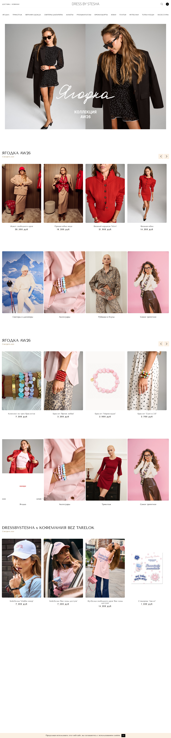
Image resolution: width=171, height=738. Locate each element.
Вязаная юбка (147, 226)
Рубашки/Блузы (84, 15)
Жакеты (69, 15)
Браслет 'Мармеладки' (105, 414)
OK (123, 735)
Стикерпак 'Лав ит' (147, 601)
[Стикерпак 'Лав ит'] (147, 568)
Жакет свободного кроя (21, 226)
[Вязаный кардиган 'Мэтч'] (105, 193)
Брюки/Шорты (101, 15)
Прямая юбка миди (63, 226)
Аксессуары (162, 15)
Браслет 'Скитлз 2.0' (147, 414)
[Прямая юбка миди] (63, 193)
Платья (123, 15)
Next (166, 156)
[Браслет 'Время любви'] (63, 380)
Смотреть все (8, 157)
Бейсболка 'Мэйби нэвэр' (21, 601)
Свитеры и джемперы (23, 317)
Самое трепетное (148, 317)
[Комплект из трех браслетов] (21, 380)
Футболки (134, 15)
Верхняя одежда (33, 15)
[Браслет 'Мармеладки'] (105, 380)
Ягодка (6, 15)
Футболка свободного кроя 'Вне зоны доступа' (105, 602)
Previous (160, 156)
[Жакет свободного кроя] (21, 193)
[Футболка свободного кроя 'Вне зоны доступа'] (105, 568)
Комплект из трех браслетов (21, 414)
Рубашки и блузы (106, 317)
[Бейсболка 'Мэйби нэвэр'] (21, 568)
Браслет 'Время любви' (63, 414)
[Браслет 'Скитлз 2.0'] (147, 380)
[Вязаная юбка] (147, 193)
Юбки (113, 15)
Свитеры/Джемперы (53, 15)
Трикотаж (17, 15)
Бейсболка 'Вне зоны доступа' (63, 601)
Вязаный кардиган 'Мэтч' (105, 226)
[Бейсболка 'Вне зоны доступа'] (63, 568)
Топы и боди (148, 15)
